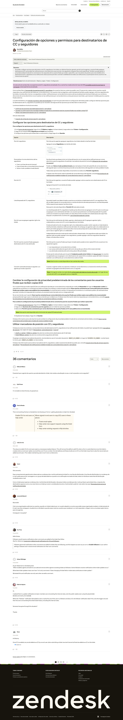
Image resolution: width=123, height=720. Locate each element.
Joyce (18, 464)
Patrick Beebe (21, 405)
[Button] (14, 351)
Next (67, 662)
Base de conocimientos (61, 4)
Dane (18, 632)
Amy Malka (20, 49)
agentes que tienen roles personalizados (39, 100)
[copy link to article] (109, 34)
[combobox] (94, 359)
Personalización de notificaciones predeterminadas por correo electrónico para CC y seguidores (48, 345)
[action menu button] (109, 366)
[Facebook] (106, 34)
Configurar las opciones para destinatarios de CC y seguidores (33, 108)
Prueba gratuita (94, 4)
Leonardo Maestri (22, 496)
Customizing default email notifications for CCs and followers (41, 541)
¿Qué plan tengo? (106, 56)
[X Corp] (104, 34)
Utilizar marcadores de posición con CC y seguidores (30, 112)
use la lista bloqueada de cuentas (79, 215)
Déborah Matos (21, 366)
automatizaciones (47, 330)
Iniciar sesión (84, 4)
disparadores (37, 330)
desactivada (97, 254)
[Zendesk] (61, 699)
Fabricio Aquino (21, 584)
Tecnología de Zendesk (105, 716)
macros (55, 330)
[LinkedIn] (101, 34)
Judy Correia (20, 442)
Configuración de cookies (43, 716)
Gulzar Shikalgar (21, 559)
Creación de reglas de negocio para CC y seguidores (30, 119)
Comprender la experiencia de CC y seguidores (38, 90)
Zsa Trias (19, 530)
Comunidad (74, 4)
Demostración (105, 4)
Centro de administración (25, 129)
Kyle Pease (20, 384)
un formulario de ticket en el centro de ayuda (84, 272)
